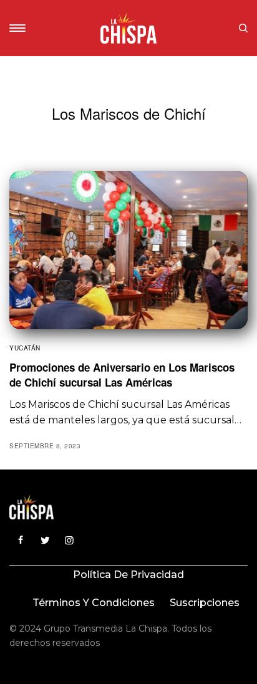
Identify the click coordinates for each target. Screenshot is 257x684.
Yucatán (25, 348)
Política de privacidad (128, 574)
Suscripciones (205, 603)
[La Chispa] (128, 28)
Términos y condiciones (93, 603)
